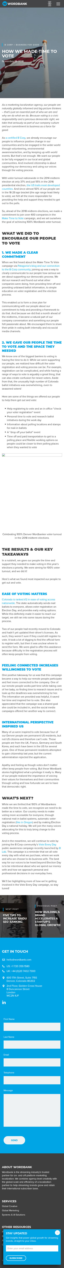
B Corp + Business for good (22, 45)
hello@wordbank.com (19, 960)
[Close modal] (57, 1232)
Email (6, 1055)
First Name (9, 1019)
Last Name (9, 1037)
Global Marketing (10, 1210)
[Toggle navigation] (58, 4)
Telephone (9, 1072)
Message (8, 1090)
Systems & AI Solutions (13, 1214)
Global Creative (9, 1206)
